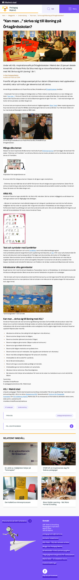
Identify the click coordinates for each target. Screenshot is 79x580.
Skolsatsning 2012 (31, 394)
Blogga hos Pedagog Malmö (52, 546)
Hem (3, 15)
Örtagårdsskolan (51, 89)
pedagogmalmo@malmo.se (52, 534)
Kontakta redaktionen (51, 538)
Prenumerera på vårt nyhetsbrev (14, 521)
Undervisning (22, 15)
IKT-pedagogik (9, 407)
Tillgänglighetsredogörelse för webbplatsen (58, 555)
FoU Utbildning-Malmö (20, 396)
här (53, 253)
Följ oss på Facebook (50, 576)
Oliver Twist (53, 105)
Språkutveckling (22, 407)
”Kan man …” (11, 96)
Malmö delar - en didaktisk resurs (55, 559)
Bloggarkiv (11, 15)
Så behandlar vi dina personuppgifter (56, 551)
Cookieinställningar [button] (49, 563)
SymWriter (32, 250)
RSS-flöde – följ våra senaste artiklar (56, 542)
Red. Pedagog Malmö (11, 75)
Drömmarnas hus (47, 151)
